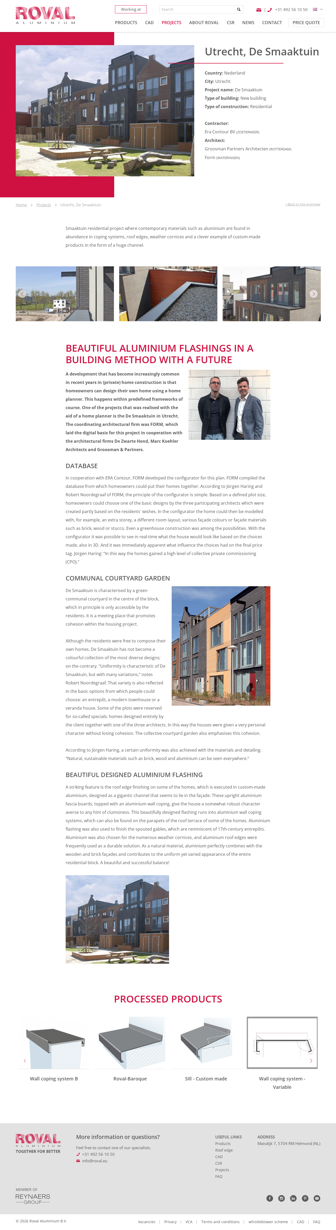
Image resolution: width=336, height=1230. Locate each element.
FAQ (218, 1176)
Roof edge (224, 1150)
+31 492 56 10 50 (98, 1154)
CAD (219, 1156)
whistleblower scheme (268, 1221)
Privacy (170, 1221)
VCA (189, 1221)
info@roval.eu (94, 1160)
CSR (218, 1163)
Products (223, 1143)
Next (314, 294)
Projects (43, 204)
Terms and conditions (220, 1221)
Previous (22, 294)
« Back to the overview (302, 204)
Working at (131, 9)
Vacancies (146, 1221)
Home (21, 204)
